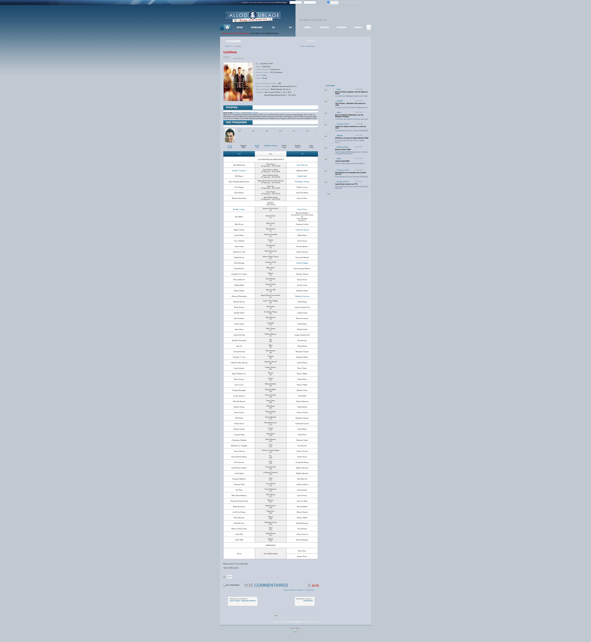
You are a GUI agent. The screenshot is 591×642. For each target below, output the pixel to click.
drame (229, 576)
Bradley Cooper (252, 113)
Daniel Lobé (302, 176)
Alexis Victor (302, 209)
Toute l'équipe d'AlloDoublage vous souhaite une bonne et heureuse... (351, 153)
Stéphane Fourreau (302, 296)
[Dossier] (340, 135)
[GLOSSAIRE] (233, 40)
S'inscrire (345, 2)
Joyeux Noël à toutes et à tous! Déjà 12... (350, 163)
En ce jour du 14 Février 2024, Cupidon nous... (349, 141)
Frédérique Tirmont (302, 182)
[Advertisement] (346, 64)
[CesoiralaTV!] (343, 124)
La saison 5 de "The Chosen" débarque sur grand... (351, 108)
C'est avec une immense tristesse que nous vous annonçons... (351, 120)
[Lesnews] (330, 85)
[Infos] (339, 89)
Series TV (229, 46)
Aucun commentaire (308, 46)
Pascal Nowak (230, 146)
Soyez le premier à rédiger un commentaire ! (299, 590)
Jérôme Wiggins (302, 263)
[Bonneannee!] (342, 147)
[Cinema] (340, 101)
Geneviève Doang (302, 230)
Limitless (237, 113)
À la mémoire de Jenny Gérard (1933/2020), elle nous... (351, 131)
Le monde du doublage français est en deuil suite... (351, 97)
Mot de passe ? (357, 2)
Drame (263, 75)
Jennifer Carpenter (239, 170)
